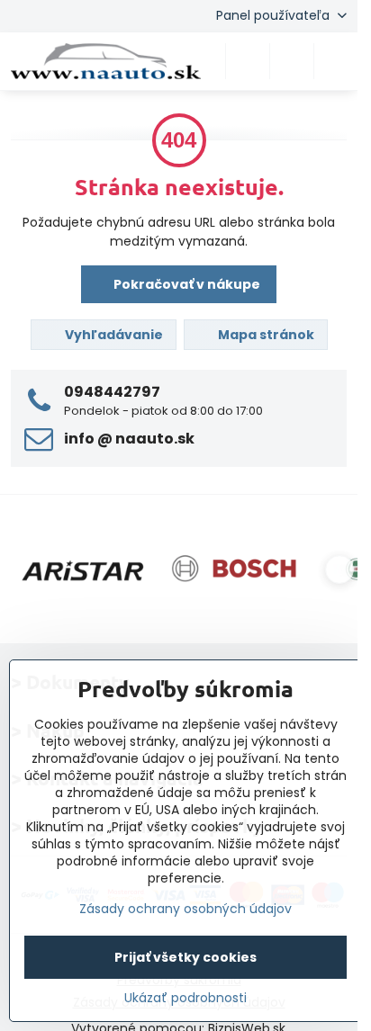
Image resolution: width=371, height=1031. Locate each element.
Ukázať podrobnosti (185, 998)
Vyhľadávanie (112, 335)
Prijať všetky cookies (185, 957)
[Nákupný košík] (291, 61)
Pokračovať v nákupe (185, 284)
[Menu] (335, 61)
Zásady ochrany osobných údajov (185, 909)
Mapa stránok (264, 335)
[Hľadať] (247, 61)
